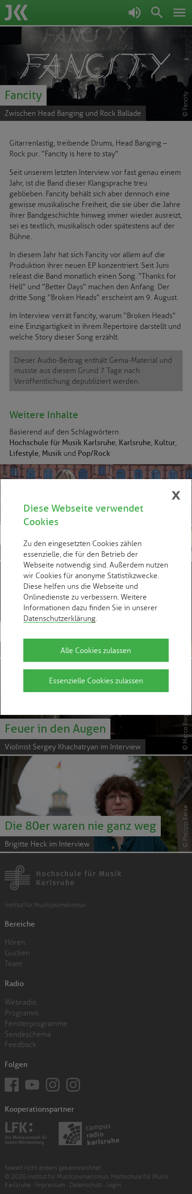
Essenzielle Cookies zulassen (96, 680)
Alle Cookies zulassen (96, 650)
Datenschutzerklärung (59, 618)
